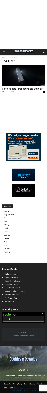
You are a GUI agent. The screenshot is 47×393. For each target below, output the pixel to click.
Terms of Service (29, 384)
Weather (7, 252)
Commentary (8, 211)
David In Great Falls (12, 294)
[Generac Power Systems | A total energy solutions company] (23, 147)
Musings (7, 235)
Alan (3, 92)
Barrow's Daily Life (11, 301)
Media (6, 231)
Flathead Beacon (11, 274)
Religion (6, 245)
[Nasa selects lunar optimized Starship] (23, 75)
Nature (6, 238)
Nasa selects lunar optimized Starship (22, 88)
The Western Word (11, 298)
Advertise (40, 384)
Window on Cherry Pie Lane (15, 291)
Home (4, 58)
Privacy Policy (17, 384)
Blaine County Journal (12, 281)
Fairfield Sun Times (12, 277)
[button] (4, 52)
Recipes (6, 242)
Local (6, 228)
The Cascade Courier (12, 288)
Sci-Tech (7, 249)
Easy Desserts (9, 214)
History (6, 225)
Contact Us (7, 384)
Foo (5, 218)
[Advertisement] (23, 24)
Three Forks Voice (11, 284)
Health (6, 221)
